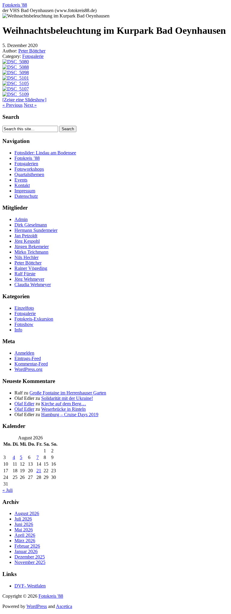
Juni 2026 (23, 524)
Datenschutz (26, 196)
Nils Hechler (26, 257)
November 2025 (29, 562)
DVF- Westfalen (30, 585)
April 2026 (24, 535)
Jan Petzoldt (25, 235)
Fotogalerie (33, 56)
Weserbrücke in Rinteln (63, 409)
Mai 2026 (23, 529)
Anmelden (24, 353)
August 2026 (26, 513)
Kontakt (22, 185)
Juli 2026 (23, 518)
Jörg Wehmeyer (29, 279)
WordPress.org (28, 369)
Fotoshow (23, 324)
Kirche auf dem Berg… (63, 403)
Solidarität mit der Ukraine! (67, 398)
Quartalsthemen (29, 174)
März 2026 (24, 540)
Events (20, 179)
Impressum (24, 190)
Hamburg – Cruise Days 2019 (69, 414)
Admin (21, 219)
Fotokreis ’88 (27, 158)
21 (38, 470)
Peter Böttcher (31, 50)
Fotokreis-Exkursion (33, 318)
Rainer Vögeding (30, 268)
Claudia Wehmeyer (32, 284)
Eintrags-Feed (27, 358)
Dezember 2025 (29, 556)
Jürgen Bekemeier (31, 246)
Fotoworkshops (29, 169)
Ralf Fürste (24, 273)
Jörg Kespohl (27, 241)
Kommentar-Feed (31, 363)
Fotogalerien (26, 163)
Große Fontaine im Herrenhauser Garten (67, 392)
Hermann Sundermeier (35, 230)
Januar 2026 (26, 551)
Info (18, 329)
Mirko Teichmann (31, 252)
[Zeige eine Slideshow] (24, 99)
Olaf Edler (24, 403)
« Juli (7, 490)
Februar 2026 (27, 546)
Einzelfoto (24, 308)
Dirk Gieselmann (30, 224)
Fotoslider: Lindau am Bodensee (45, 152)
